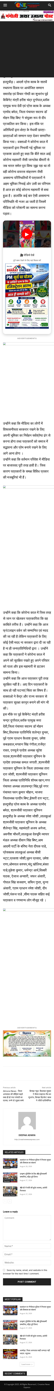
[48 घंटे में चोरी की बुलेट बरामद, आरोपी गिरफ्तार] (10, 1191)
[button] (5, 5)
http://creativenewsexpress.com (27, 1139)
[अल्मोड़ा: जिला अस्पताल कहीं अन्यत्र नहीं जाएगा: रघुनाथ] (10, 1354)
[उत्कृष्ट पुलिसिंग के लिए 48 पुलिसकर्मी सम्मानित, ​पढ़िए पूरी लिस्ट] (10, 1177)
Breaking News (9, 1195)
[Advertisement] (27, 50)
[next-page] (10, 1201)
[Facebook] (22, 1074)
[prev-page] (5, 1201)
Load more (25, 1364)
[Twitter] (29, 1074)
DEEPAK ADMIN (27, 1135)
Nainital (7, 1167)
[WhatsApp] (15, 1074)
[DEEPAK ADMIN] (27, 1120)
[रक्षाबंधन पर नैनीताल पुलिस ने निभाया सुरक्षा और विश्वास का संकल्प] (10, 1163)
